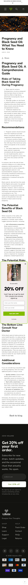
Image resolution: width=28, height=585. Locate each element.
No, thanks (14, 319)
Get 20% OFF (14, 314)
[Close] (25, 264)
